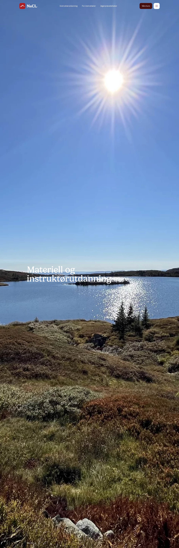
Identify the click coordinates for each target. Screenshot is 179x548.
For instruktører (89, 6)
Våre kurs (146, 6)
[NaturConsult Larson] (22, 6)
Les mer (30, 543)
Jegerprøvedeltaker (108, 6)
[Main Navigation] (157, 6)
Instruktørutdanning (68, 6)
